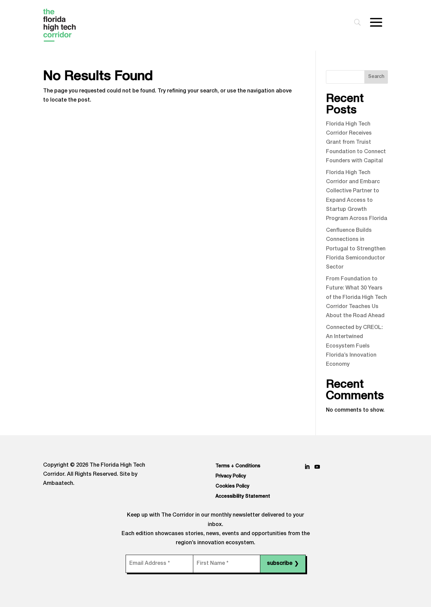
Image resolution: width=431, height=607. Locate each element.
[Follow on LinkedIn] (307, 466)
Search (376, 77)
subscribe (283, 564)
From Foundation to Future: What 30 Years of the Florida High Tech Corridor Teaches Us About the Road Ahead (356, 298)
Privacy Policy (231, 476)
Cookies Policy (232, 486)
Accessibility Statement (243, 496)
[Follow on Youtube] (317, 466)
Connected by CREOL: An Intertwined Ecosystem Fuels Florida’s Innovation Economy (354, 346)
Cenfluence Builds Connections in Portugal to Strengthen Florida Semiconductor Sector (356, 249)
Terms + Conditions (238, 466)
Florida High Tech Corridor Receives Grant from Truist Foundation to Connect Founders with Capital (356, 143)
